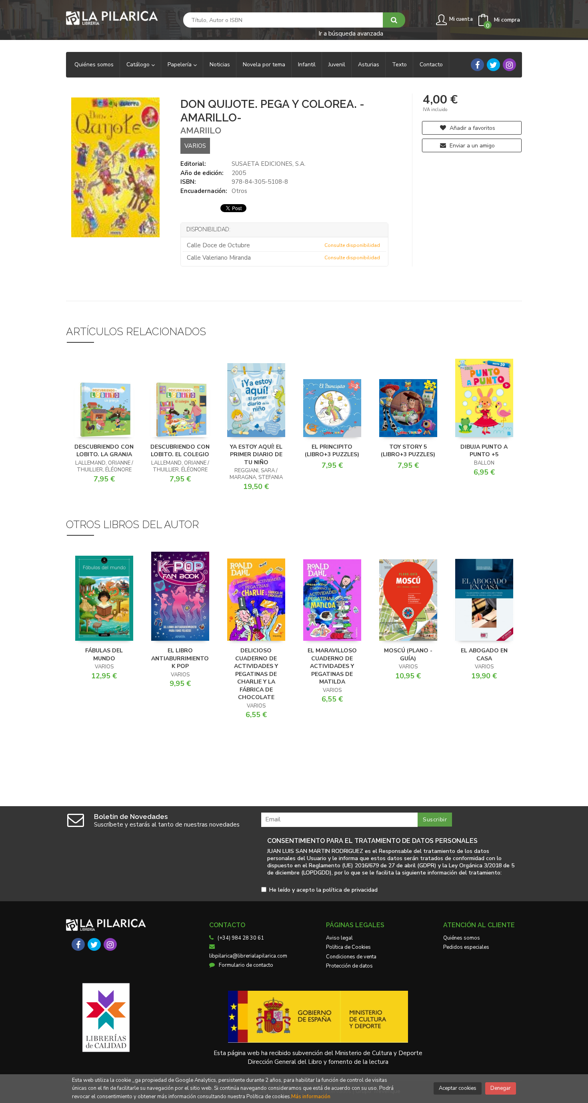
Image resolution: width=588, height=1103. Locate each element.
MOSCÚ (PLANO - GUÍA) (408, 654)
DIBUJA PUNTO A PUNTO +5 (484, 451)
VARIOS (195, 146)
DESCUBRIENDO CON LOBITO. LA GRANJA (104, 451)
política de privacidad (350, 890)
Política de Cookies (348, 947)
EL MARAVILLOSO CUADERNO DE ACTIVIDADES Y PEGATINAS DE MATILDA (332, 666)
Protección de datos (349, 966)
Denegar (500, 1088)
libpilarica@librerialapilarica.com (248, 956)
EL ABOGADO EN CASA (484, 654)
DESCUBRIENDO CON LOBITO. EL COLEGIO (180, 451)
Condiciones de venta (351, 956)
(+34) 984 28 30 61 (241, 938)
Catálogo (138, 64)
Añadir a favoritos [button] (471, 128)
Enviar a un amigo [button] (471, 145)
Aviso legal (339, 938)
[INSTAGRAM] (509, 64)
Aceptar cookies (457, 1088)
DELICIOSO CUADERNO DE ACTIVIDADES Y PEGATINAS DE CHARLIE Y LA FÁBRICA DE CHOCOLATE (256, 674)
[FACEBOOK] (477, 64)
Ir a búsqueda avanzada (350, 33)
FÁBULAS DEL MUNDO (104, 654)
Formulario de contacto (246, 965)
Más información (310, 1096)
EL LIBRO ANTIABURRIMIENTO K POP (180, 658)
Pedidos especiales (466, 947)
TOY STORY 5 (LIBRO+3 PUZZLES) (408, 451)
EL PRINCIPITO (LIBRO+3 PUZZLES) (332, 451)
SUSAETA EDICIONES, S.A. (269, 164)
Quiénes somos (461, 938)
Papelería (180, 64)
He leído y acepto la (323, 890)
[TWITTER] (493, 64)
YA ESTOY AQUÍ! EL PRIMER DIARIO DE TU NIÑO (256, 454)
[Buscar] (394, 20)
